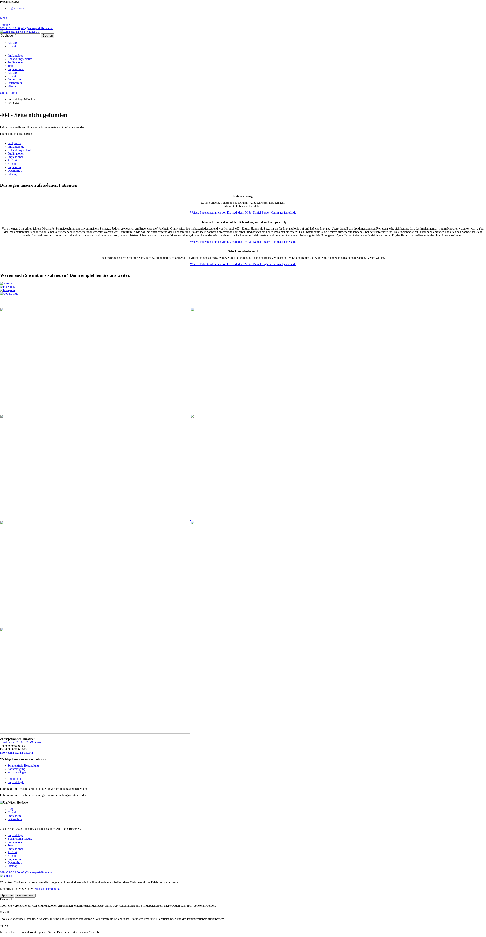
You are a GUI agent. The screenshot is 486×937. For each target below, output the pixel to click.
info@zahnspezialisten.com (16, 752)
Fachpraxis (14, 143)
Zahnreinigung (16, 769)
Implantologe (15, 55)
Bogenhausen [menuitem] (16, 8)
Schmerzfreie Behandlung (23, 765)
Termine (5, 24)
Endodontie (14, 778)
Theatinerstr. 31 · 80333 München (20, 742)
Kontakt (12, 46)
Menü (3, 18)
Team (11, 65)
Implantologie (16, 146)
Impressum (14, 79)
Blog (10, 809)
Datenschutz (15, 82)
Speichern (7, 895)
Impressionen (16, 69)
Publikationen (16, 62)
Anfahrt (12, 42)
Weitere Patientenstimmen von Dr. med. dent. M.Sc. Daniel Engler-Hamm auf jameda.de (243, 212)
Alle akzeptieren (25, 895)
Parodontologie (17, 772)
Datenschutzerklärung (46, 888)
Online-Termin (9, 92)
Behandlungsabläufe (20, 59)
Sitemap (12, 86)
